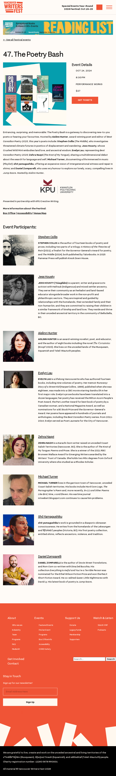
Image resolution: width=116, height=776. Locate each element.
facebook (21, 712)
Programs (16, 639)
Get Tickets (85, 100)
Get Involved (16, 659)
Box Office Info (45, 639)
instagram (9, 712)
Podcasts (102, 630)
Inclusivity (16, 630)
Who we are (17, 625)
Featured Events (46, 625)
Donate (73, 625)
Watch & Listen (103, 618)
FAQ (14, 644)
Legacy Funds (75, 630)
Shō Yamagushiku (50, 516)
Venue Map (40, 213)
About (12, 618)
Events (39, 618)
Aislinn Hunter (47, 333)
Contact (13, 663)
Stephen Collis (47, 237)
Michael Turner (48, 477)
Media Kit (16, 649)
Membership (75, 634)
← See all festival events (17, 39)
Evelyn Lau (45, 373)
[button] (75, 528)
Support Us (72, 618)
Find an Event (44, 630)
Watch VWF (103, 625)
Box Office (9, 213)
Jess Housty (46, 277)
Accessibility (24, 213)
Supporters (75, 639)
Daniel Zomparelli (49, 556)
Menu (109, 7)
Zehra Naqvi (46, 437)
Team (14, 634)
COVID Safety (45, 649)
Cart (99, 7)
